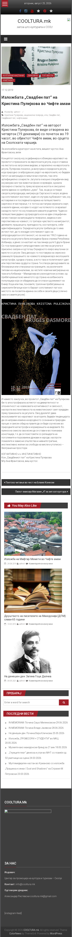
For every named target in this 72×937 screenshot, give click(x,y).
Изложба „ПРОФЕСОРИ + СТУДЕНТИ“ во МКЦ (33, 738)
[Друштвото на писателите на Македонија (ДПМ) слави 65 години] (33, 590)
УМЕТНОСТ (8, 80)
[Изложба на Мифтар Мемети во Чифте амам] (33, 533)
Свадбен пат (54, 115)
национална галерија (33, 115)
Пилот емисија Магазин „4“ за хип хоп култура (40, 491)
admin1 (22, 563)
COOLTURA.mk (34, 21)
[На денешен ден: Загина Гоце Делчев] (33, 651)
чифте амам (21, 118)
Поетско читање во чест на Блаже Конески (30, 482)
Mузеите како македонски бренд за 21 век (32, 747)
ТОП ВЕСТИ (47, 75)
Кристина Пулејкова (14, 115)
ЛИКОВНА (33, 75)
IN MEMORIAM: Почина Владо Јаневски (30, 728)
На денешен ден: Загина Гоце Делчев (27, 676)
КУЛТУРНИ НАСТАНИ (13, 75)
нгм (46, 115)
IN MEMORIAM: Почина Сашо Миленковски (32, 722)
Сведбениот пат (8, 118)
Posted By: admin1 (12, 112)
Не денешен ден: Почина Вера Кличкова (30, 733)
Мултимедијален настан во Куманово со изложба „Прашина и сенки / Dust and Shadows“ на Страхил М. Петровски (34, 768)
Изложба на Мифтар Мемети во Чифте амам (32, 559)
